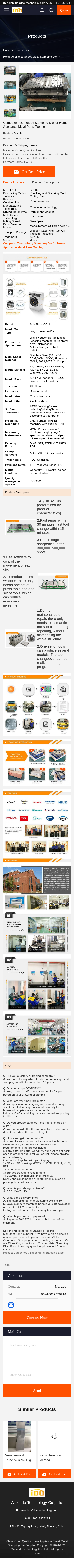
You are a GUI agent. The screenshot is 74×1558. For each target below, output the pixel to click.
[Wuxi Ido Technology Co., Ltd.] (19, 10)
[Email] (11, 1305)
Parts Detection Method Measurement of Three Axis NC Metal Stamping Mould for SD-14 (19, 1458)
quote (64, 10)
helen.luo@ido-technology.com (26, 2)
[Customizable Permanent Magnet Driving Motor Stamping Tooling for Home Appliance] (54, 1436)
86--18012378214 (60, 2)
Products (21, 49)
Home (7, 49)
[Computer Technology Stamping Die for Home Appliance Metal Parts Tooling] (45, 92)
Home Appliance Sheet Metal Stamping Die (30, 56)
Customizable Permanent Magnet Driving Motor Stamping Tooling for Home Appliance (53, 1458)
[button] (11, 117)
